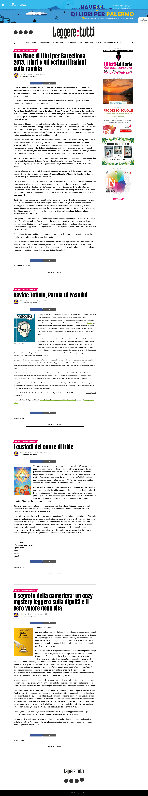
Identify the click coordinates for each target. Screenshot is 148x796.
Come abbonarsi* (45, 43)
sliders (28, 266)
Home (27, 43)
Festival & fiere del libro (74, 43)
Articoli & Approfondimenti (113, 43)
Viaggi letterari (58, 43)
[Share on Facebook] (36, 83)
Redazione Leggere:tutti (30, 76)
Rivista (34, 43)
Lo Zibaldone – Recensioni (93, 43)
